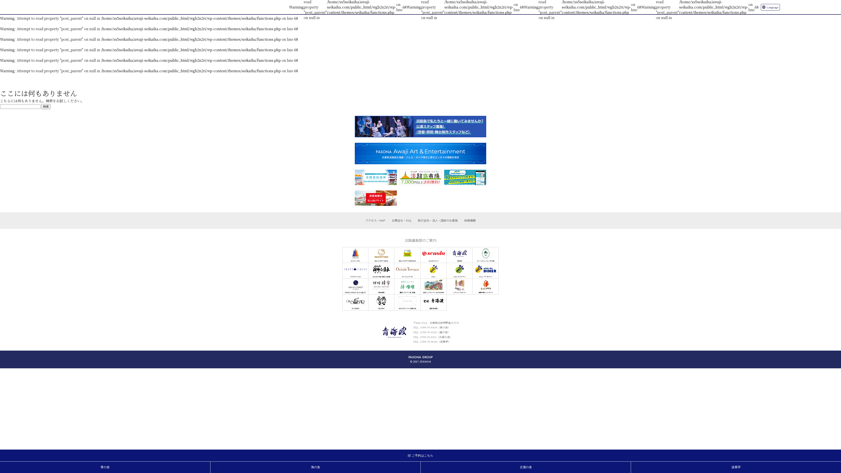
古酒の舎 (526, 467)
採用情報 (470, 220)
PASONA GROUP (420, 357)
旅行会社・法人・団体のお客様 (438, 220)
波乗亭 (736, 467)
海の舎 (315, 467)
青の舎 (105, 467)
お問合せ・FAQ (401, 220)
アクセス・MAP (375, 220)
